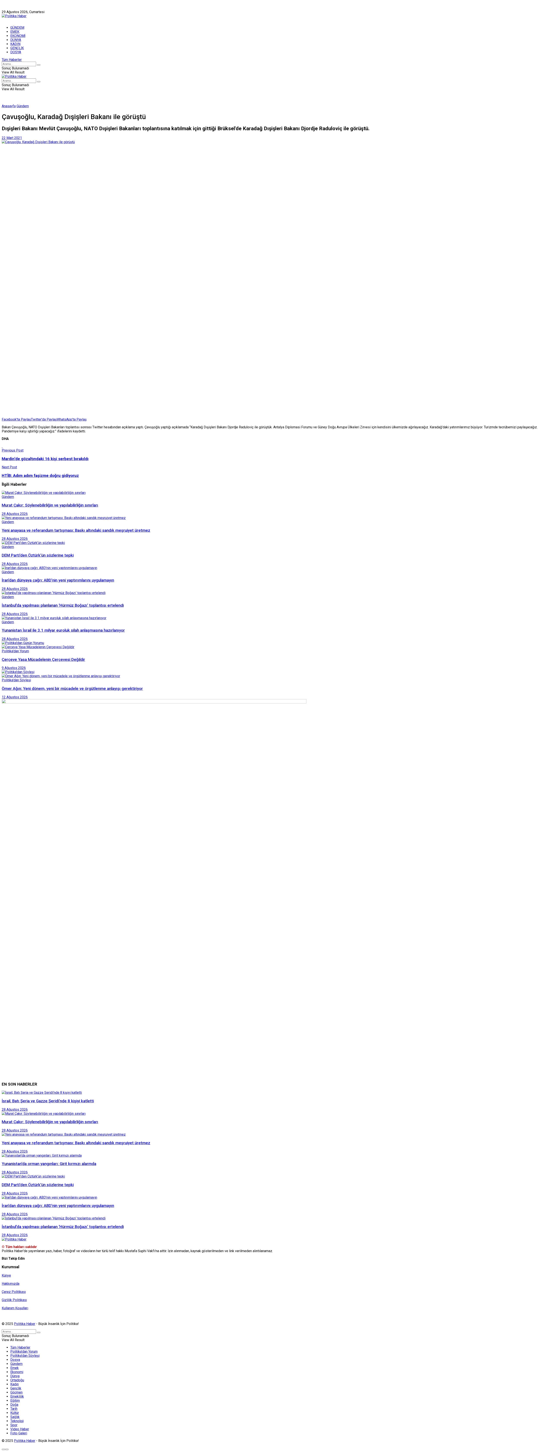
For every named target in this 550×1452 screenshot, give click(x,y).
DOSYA (15, 52)
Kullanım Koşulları (15, 1308)
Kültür (14, 1413)
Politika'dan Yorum (15, 651)
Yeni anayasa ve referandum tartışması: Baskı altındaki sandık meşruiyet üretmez (76, 530)
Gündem (23, 106)
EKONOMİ (17, 36)
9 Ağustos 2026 (14, 668)
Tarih (13, 1409)
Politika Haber (24, 1324)
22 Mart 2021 (12, 138)
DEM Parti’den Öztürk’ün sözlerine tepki (38, 555)
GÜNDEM (17, 28)
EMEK (14, 32)
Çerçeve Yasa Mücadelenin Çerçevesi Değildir (43, 659)
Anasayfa (9, 106)
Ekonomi (16, 1372)
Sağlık (15, 1417)
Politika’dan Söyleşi (25, 1356)
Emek (14, 1368)
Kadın (14, 1384)
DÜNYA (15, 40)
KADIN (15, 44)
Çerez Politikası (14, 1292)
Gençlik (15, 1388)
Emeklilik (17, 1396)
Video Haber (19, 1429)
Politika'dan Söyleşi (16, 680)
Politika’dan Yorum (24, 1351)
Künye (6, 8)
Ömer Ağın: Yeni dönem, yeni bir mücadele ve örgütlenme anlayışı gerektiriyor (72, 688)
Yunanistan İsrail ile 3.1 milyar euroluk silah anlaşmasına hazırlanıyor (63, 630)
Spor (13, 1425)
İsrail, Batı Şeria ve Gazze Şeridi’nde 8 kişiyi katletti (48, 1101)
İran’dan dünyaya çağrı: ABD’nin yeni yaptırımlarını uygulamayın (58, 580)
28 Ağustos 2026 (15, 514)
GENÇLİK (17, 48)
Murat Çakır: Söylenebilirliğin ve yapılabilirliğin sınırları (50, 505)
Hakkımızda (22, 8)
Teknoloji (17, 1421)
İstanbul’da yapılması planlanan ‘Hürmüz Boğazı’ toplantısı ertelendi (63, 605)
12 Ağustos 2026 (15, 697)
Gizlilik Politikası (14, 1300)
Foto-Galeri (18, 1433)
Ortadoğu (17, 1380)
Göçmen (16, 1392)
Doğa (14, 1405)
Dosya (15, 1360)
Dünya (15, 1376)
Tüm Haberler (12, 60)
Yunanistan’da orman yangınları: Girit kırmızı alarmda (49, 1163)
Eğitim (15, 1400)
